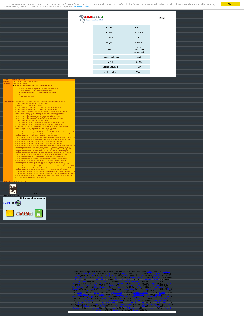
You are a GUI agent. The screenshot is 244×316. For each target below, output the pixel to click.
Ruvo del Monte (140, 298)
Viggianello (116, 310)
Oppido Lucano (116, 293)
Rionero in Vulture (129, 297)
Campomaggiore (136, 277)
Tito (143, 306)
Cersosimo (154, 281)
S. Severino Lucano (158, 300)
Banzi (93, 276)
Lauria (75, 289)
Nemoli (79, 293)
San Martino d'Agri (83, 302)
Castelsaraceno (102, 281)
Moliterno (103, 291)
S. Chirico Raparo (87, 300)
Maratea (109, 289)
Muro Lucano (162, 291)
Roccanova (87, 298)
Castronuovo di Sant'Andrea (129, 281)
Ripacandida (151, 297)
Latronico (140, 287)
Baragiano (109, 276)
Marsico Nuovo (129, 289)
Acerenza (166, 272)
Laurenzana (158, 287)
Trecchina (95, 308)
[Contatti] (24, 219)
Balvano (77, 276)
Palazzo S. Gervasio (140, 293)
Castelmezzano (80, 281)
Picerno (101, 295)
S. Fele (137, 300)
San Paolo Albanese (109, 302)
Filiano (153, 283)
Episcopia (119, 283)
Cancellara (157, 277)
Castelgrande (98, 279)
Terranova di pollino (123, 306)
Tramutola (76, 308)
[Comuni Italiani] (91, 18)
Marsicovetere (151, 289)
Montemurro (142, 291)
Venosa (152, 308)
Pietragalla (119, 295)
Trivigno (113, 308)
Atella (140, 274)
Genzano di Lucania (134, 285)
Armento (124, 274)
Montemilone (122, 291)
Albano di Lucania (89, 274)
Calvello (100, 277)
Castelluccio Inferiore (122, 279)
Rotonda (105, 298)
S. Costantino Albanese (114, 300)
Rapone (108, 297)
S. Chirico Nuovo (163, 298)
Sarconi (79, 304)
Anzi (108, 274)
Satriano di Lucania (124, 304)
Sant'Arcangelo (160, 302)
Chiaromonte (76, 283)
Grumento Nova (77, 287)
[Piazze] (18, 203)
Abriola (149, 272)
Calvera (116, 277)
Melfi (169, 289)
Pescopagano (83, 295)
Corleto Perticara (98, 283)
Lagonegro (122, 287)
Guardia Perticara (100, 287)
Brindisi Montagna (79, 277)
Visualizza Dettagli (82, 6)
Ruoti (122, 298)
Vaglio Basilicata (133, 308)
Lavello (91, 289)
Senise (169, 304)
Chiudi (231, 4)
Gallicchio (112, 285)
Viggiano (135, 310)
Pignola (158, 295)
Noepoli (96, 293)
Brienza (157, 276)
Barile (126, 276)
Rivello (168, 297)
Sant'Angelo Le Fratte (136, 302)
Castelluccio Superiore (150, 279)
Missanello (85, 291)
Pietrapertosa (139, 295)
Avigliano (156, 274)
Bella (141, 276)
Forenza (169, 283)
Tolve (158, 306)
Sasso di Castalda (99, 304)
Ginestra (155, 285)
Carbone (78, 279)
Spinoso (86, 306)
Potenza (75, 297)
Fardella (137, 283)
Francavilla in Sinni (90, 285)
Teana (102, 306)
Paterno (162, 293)
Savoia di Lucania (149, 304)
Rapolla (92, 297)
